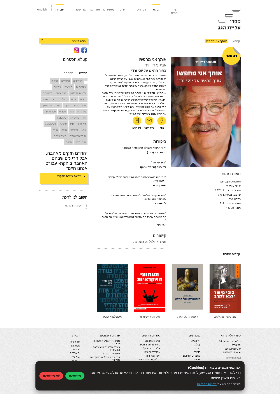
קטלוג (156, 9)
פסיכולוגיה (50, 124)
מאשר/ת (75, 376)
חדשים (123, 9)
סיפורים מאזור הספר (149, 344)
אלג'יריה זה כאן (152, 352)
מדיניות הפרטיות (207, 384)
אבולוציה (77, 81)
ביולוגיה (69, 87)
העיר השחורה (153, 355)
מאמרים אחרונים (191, 355)
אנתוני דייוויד (155, 65)
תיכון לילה (80, 142)
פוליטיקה (74, 117)
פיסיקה (63, 124)
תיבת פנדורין (59, 136)
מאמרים (108, 9)
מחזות (46, 99)
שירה (55, 130)
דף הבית (174, 11)
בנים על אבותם (152, 341)
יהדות (83, 99)
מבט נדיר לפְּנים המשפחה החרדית (106, 342)
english (42, 9)
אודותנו (95, 9)
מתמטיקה (47, 105)
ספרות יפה (50, 111)
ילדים (74, 99)
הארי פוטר (61, 93)
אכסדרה (65, 81)
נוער (71, 111)
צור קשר (80, 9)
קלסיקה (74, 130)
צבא (84, 130)
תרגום (69, 142)
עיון (84, 117)
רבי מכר (141, 9)
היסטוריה (47, 93)
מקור (66, 105)
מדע (55, 99)
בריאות (57, 87)
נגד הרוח (81, 111)
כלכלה (64, 99)
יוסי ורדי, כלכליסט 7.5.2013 (149, 241)
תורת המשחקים (78, 136)
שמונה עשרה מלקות (69, 176)
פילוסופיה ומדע (78, 124)
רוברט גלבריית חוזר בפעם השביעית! (106, 348)
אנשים (54, 81)
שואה (64, 130)
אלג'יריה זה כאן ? (151, 348)
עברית (60, 9)
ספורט (62, 111)
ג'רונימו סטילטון (78, 93)
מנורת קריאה (79, 105)
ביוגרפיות (81, 87)
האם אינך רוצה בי (111, 353)
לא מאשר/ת (51, 376)
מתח (58, 105)
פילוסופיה (61, 117)
